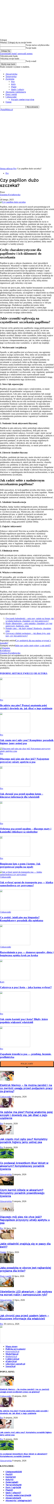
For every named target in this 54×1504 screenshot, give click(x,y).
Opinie (8, 102)
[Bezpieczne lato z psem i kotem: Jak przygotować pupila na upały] (15, 856)
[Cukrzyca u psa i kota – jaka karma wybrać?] (15, 979)
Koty (13, 84)
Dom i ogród (11, 94)
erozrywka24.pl (12, 1351)
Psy (13, 81)
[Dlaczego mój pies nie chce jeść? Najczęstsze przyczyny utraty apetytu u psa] (27, 751)
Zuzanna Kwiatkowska (10, 194)
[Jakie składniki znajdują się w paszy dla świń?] (7, 1238)
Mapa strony (12, 1346)
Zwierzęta (10, 79)
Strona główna (6, 168)
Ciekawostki (11, 97)
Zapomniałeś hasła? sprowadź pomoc (16, 53)
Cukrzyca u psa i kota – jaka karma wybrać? (26, 987)
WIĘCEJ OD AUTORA (35, 673)
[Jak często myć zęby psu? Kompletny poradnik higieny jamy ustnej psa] (15, 732)
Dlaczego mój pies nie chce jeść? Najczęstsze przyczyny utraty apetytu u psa (24, 760)
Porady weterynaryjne (22, 99)
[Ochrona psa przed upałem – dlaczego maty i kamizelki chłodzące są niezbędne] (15, 821)
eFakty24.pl (11, 1361)
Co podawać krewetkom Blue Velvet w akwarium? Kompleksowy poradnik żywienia (24, 1166)
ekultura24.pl (11, 1356)
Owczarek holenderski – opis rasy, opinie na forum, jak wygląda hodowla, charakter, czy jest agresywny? (30, 619)
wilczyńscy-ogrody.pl (15, 1364)
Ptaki (13, 86)
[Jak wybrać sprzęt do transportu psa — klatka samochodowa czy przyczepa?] (27, 874)
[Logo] (0, 69)
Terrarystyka (11, 76)
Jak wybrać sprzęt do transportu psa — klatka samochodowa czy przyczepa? (26, 884)
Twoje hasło (31, 48)
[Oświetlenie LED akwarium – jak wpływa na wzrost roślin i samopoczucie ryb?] (7, 1286)
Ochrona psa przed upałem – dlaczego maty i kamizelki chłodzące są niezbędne (25, 830)
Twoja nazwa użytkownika (37, 45)
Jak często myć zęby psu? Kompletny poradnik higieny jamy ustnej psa (27, 742)
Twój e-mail (31, 61)
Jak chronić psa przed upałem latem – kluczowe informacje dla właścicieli (21, 795)
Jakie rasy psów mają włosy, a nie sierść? (33, 645)
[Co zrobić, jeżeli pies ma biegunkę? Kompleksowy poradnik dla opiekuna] (15, 909)
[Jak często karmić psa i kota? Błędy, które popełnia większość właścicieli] (15, 1011)
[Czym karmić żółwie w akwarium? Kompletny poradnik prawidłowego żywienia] (7, 1184)
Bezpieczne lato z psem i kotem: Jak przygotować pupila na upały (20, 865)
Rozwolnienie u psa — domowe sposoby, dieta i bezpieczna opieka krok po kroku (26, 954)
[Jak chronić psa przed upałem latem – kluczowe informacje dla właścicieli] (15, 786)
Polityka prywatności (15, 1349)
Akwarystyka (11, 74)
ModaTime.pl (12, 1354)
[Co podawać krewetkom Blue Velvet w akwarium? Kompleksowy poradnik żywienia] (7, 1157)
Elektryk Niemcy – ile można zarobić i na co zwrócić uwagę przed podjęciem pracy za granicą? (26, 1088)
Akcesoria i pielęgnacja (16, 92)
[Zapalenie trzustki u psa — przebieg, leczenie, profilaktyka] (15, 1046)
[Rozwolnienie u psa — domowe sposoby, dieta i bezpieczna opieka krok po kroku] (15, 944)
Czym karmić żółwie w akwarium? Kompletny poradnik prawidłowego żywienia (22, 1193)
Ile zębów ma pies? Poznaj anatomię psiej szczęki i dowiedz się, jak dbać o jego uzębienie (26, 707)
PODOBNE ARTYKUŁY (12, 673)
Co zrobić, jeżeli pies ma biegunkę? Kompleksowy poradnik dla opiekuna (21, 919)
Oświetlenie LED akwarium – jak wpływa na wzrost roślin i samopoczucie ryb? (26, 1293)
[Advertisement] (27, 139)
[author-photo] (5, 650)
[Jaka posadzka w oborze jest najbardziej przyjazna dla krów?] (7, 1262)
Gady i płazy (17, 89)
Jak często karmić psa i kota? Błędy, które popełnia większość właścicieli (24, 1021)
